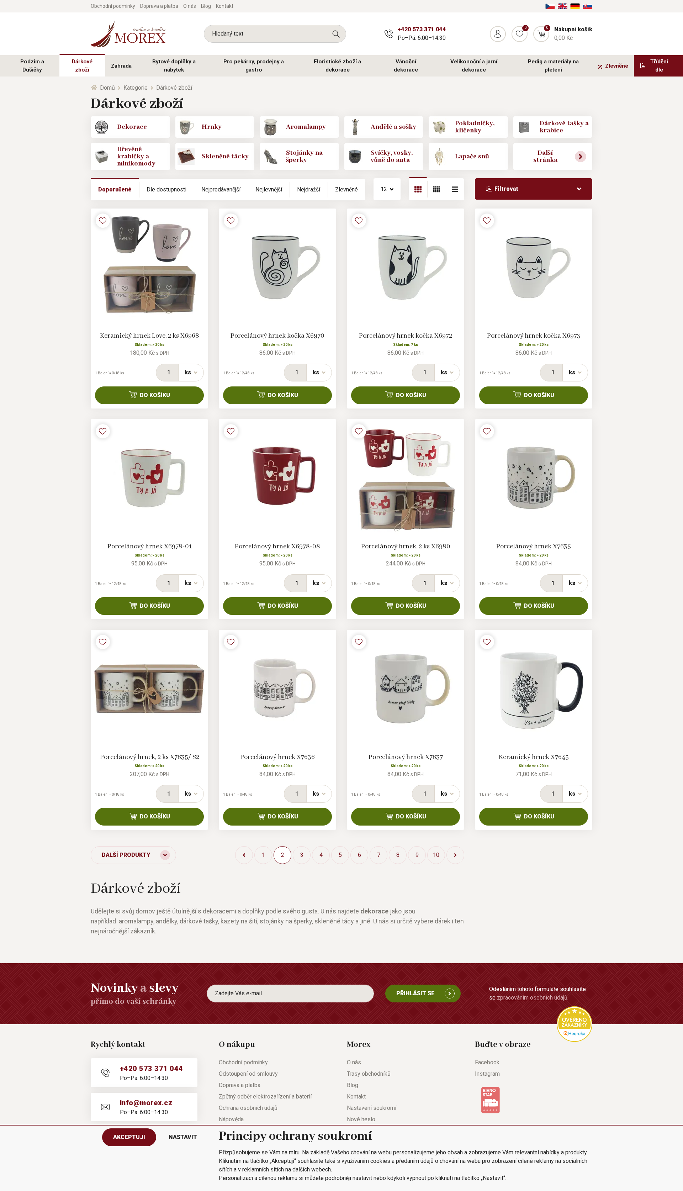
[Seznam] (436, 189)
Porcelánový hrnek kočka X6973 (534, 336)
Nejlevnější (268, 189)
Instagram (487, 1073)
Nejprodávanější (220, 189)
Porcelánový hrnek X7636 (277, 757)
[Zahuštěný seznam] (455, 189)
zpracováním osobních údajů (532, 997)
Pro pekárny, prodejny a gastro (253, 65)
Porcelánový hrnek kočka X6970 (277, 336)
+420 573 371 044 (422, 29)
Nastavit (183, 1137)
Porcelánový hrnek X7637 (406, 757)
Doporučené (115, 189)
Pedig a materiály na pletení (553, 65)
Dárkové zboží (82, 65)
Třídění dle (659, 65)
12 (384, 189)
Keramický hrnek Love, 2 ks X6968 (149, 336)
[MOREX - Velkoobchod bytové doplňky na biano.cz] (490, 1099)
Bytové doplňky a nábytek (174, 65)
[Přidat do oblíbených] (103, 221)
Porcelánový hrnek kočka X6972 (405, 336)
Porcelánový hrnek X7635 (533, 546)
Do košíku (155, 395)
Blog (206, 6)
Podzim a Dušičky (32, 65)
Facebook (487, 1062)
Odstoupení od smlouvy (248, 1073)
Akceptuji (129, 1137)
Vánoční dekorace (406, 65)
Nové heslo (361, 1119)
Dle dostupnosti (166, 189)
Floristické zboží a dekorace (337, 65)
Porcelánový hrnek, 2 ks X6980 (405, 546)
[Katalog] (418, 189)
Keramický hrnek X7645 (534, 757)
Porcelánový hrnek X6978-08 (277, 546)
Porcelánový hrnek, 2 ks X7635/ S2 (149, 757)
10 (436, 855)
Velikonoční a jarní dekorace (473, 65)
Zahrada (121, 66)
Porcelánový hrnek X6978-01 (149, 546)
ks (188, 372)
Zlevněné (616, 66)
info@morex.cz (146, 1102)
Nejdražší (308, 189)
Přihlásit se (415, 993)
